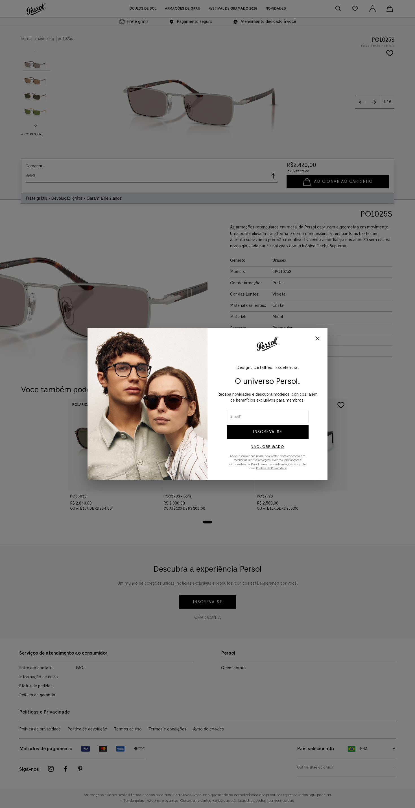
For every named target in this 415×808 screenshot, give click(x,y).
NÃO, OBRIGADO (267, 446)
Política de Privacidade (271, 468)
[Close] (317, 339)
